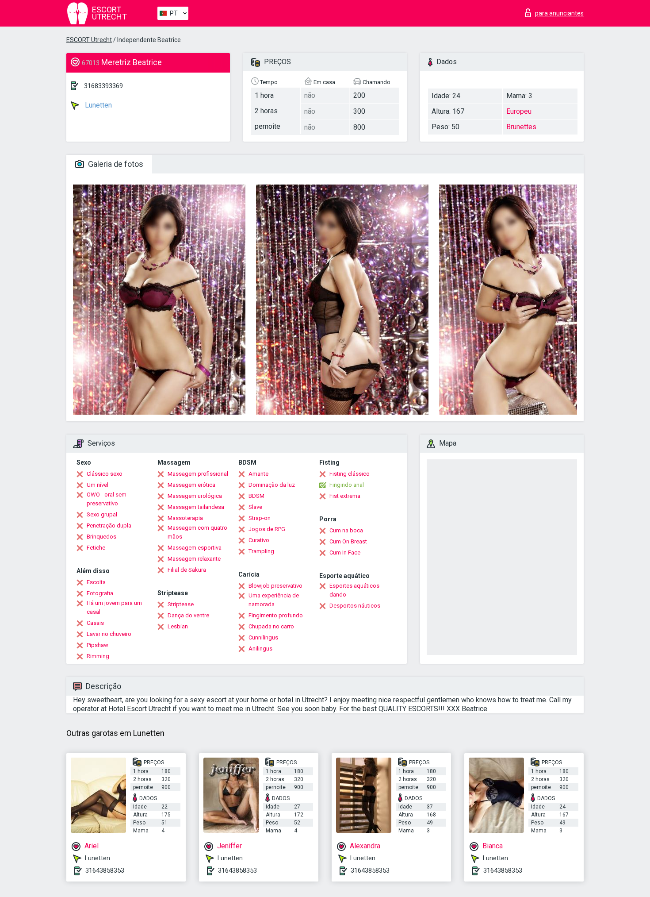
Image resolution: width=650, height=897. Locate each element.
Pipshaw (97, 645)
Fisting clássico (349, 473)
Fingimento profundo (276, 615)
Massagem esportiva (195, 547)
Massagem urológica (195, 496)
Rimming (98, 656)
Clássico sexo (104, 473)
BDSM (256, 496)
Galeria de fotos (114, 164)
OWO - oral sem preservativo (106, 499)
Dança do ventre (188, 615)
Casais (95, 623)
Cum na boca (346, 530)
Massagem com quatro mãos (197, 532)
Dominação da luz (272, 484)
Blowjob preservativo (275, 585)
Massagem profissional (198, 473)
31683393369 (103, 86)
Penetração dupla (109, 525)
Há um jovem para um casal (114, 607)
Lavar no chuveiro (109, 634)
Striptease (181, 604)
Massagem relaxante (194, 558)
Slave (255, 507)
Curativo (259, 540)
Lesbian (178, 626)
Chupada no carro (271, 626)
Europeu (518, 111)
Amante (258, 473)
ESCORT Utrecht (89, 39)
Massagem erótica (191, 484)
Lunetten (97, 105)
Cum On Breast (348, 541)
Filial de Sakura (187, 569)
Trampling (261, 551)
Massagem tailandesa (196, 507)
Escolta (96, 582)
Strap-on (260, 518)
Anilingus (260, 648)
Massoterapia (185, 518)
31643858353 (104, 870)
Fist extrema (344, 496)
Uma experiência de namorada (274, 600)
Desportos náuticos (354, 605)
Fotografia (100, 593)
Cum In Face (344, 552)
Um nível (97, 484)
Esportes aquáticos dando (354, 590)
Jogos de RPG (267, 529)
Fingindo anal (346, 484)
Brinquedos (101, 536)
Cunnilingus (263, 637)
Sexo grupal (102, 514)
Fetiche (96, 547)
